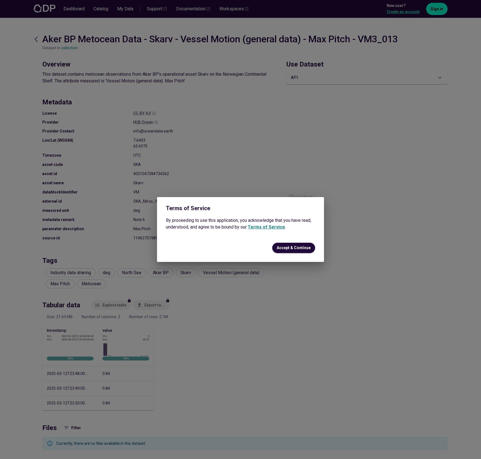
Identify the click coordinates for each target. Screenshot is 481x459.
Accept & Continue (294, 248)
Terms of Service (266, 227)
